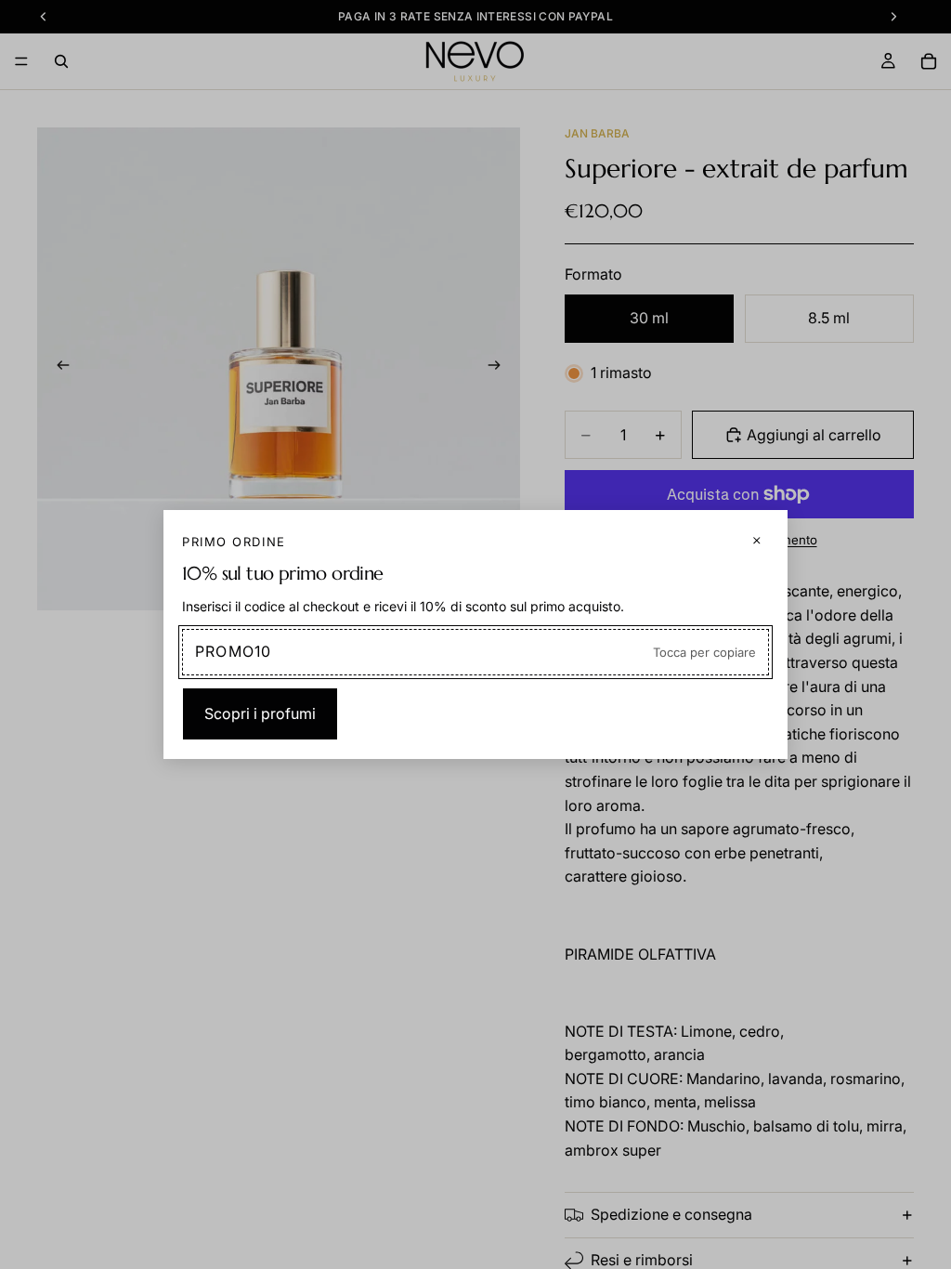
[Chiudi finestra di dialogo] (756, 540)
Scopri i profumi (260, 713)
